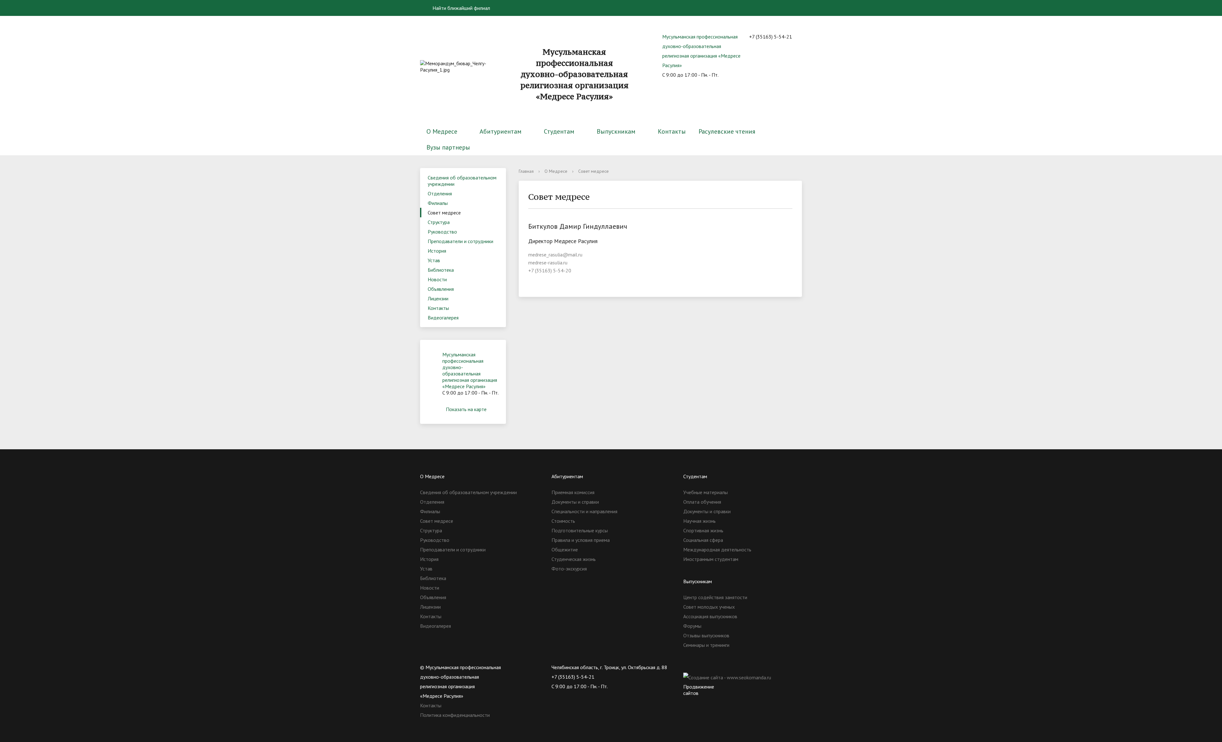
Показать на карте (466, 409)
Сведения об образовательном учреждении (462, 180)
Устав (434, 260)
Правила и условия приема (580, 540)
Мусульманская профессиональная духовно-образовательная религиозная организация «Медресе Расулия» (469, 370)
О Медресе (441, 131)
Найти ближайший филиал (460, 8)
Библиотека (441, 270)
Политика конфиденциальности (455, 715)
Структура (439, 222)
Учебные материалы (705, 492)
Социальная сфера (703, 540)
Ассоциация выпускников (710, 616)
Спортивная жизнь (703, 530)
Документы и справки (575, 502)
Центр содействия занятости (715, 597)
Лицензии (438, 298)
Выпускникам (616, 131)
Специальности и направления (584, 511)
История (437, 251)
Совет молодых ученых (709, 607)
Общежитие (564, 549)
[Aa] (793, 8)
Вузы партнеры (448, 147)
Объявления (441, 289)
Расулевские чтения (727, 131)
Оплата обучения (702, 502)
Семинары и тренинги (706, 645)
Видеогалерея (443, 317)
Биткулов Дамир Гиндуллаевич (577, 226)
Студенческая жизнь (573, 559)
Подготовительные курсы (579, 530)
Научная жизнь (699, 521)
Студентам (559, 131)
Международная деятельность (717, 549)
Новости (437, 279)
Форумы (692, 626)
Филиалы (438, 203)
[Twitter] (700, 667)
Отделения (440, 193)
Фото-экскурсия (569, 568)
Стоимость (563, 521)
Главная (526, 171)
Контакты (672, 131)
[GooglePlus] (750, 667)
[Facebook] (713, 667)
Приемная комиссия (572, 492)
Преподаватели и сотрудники (460, 241)
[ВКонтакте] (688, 667)
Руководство (442, 231)
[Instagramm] (725, 667)
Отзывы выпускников (706, 635)
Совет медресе (444, 212)
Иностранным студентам (710, 559)
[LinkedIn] (737, 667)
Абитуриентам (501, 131)
